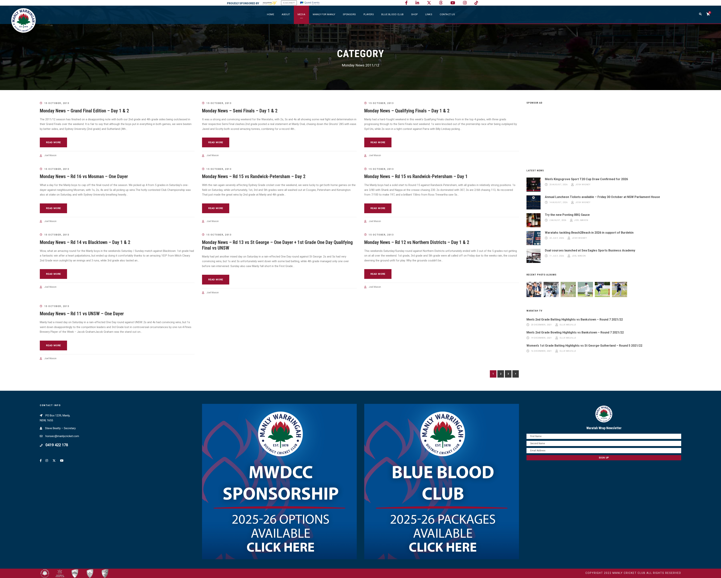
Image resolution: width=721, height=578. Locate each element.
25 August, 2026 (558, 185)
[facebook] (406, 3)
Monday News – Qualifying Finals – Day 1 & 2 (406, 111)
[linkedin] (417, 3)
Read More (53, 142)
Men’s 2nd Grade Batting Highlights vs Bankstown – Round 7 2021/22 (574, 319)
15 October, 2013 (56, 103)
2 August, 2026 (557, 220)
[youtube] (452, 3)
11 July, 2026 (556, 256)
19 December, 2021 (541, 338)
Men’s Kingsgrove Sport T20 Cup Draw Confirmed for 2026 (586, 179)
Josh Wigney (583, 185)
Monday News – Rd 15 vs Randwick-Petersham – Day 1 (416, 176)
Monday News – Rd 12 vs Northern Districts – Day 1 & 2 (416, 242)
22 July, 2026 (556, 238)
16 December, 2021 (541, 351)
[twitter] (429, 3)
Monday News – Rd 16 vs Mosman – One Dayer (84, 176)
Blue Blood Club (392, 14)
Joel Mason (50, 155)
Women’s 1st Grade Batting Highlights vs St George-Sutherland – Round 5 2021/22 (584, 345)
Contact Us (447, 14)
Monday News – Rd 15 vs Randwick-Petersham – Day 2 (253, 176)
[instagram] (465, 3)
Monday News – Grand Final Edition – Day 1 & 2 (84, 111)
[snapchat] (476, 3)
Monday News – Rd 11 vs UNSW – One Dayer (82, 313)
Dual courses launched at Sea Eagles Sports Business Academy (590, 250)
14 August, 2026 (558, 202)
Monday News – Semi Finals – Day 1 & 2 (240, 111)
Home (270, 14)
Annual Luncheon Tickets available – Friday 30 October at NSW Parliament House (602, 197)
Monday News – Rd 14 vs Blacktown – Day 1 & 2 (85, 242)
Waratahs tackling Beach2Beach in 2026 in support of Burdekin (589, 232)
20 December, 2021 (541, 325)
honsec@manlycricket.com (62, 436)
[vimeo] (441, 3)
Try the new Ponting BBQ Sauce (567, 215)
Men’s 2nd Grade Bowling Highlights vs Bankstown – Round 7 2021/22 (575, 332)
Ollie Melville (568, 325)
